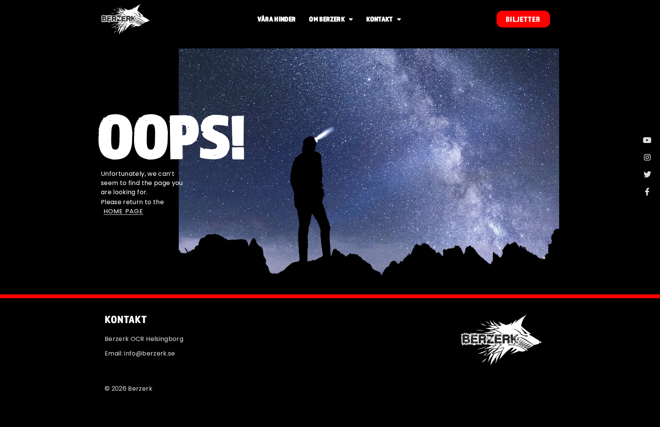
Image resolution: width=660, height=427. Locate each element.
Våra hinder (276, 19)
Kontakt (379, 19)
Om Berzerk (327, 19)
